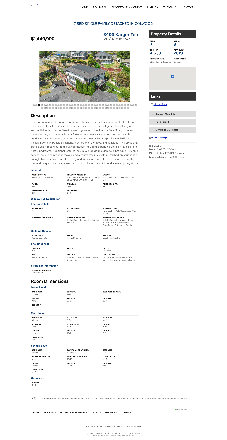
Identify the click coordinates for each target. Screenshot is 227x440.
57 (92, 108)
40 (45, 108)
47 (64, 108)
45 (58, 108)
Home (84, 7)
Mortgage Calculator (166, 130)
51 (75, 108)
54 (83, 108)
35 (128, 105)
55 (86, 108)
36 (131, 105)
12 (64, 105)
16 (75, 105)
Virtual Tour (160, 104)
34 (125, 105)
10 (58, 105)
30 (114, 105)
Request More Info (165, 114)
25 (100, 105)
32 (119, 105)
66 (117, 108)
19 (83, 105)
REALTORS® (99, 7)
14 (70, 105)
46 (61, 108)
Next (136, 76)
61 (103, 108)
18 (81, 105)
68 (122, 108)
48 (67, 108)
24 (97, 105)
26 (103, 105)
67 (119, 108)
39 (42, 108)
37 (133, 105)
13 (67, 105)
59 (97, 108)
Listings (152, 7)
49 (70, 108)
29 (111, 105)
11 (61, 105)
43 (53, 108)
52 (78, 108)
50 (72, 108)
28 (108, 105)
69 (125, 108)
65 (114, 108)
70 (128, 108)
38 (136, 105)
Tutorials (169, 7)
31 (117, 105)
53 (81, 108)
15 (72, 105)
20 (86, 105)
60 (100, 108)
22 (92, 105)
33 (122, 105)
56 (89, 108)
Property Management (127, 7)
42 (50, 108)
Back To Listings (159, 137)
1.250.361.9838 (135, 426)
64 (111, 108)
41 (47, 108)
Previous (33, 76)
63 (108, 108)
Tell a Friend (162, 122)
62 (106, 108)
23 (95, 105)
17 (78, 105)
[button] (172, 76)
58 (95, 108)
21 (89, 105)
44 (56, 108)
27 (106, 105)
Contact (187, 7)
